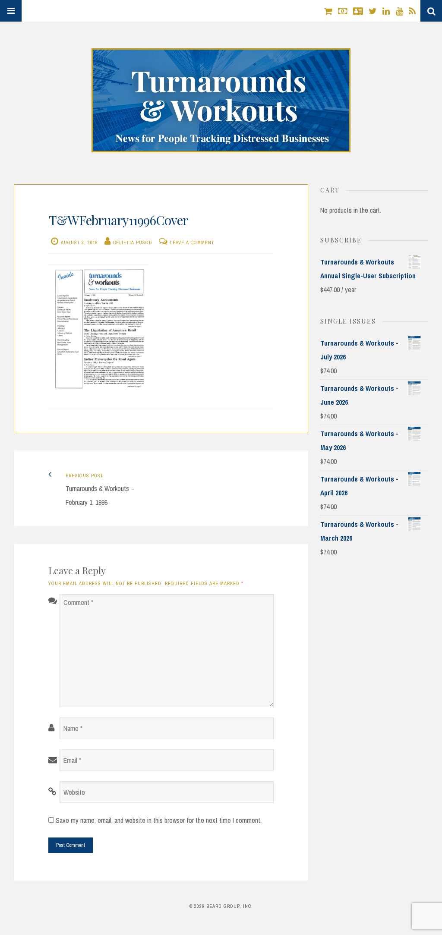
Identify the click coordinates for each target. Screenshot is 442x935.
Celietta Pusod (132, 242)
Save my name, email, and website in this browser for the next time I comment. (159, 820)
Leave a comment (192, 242)
